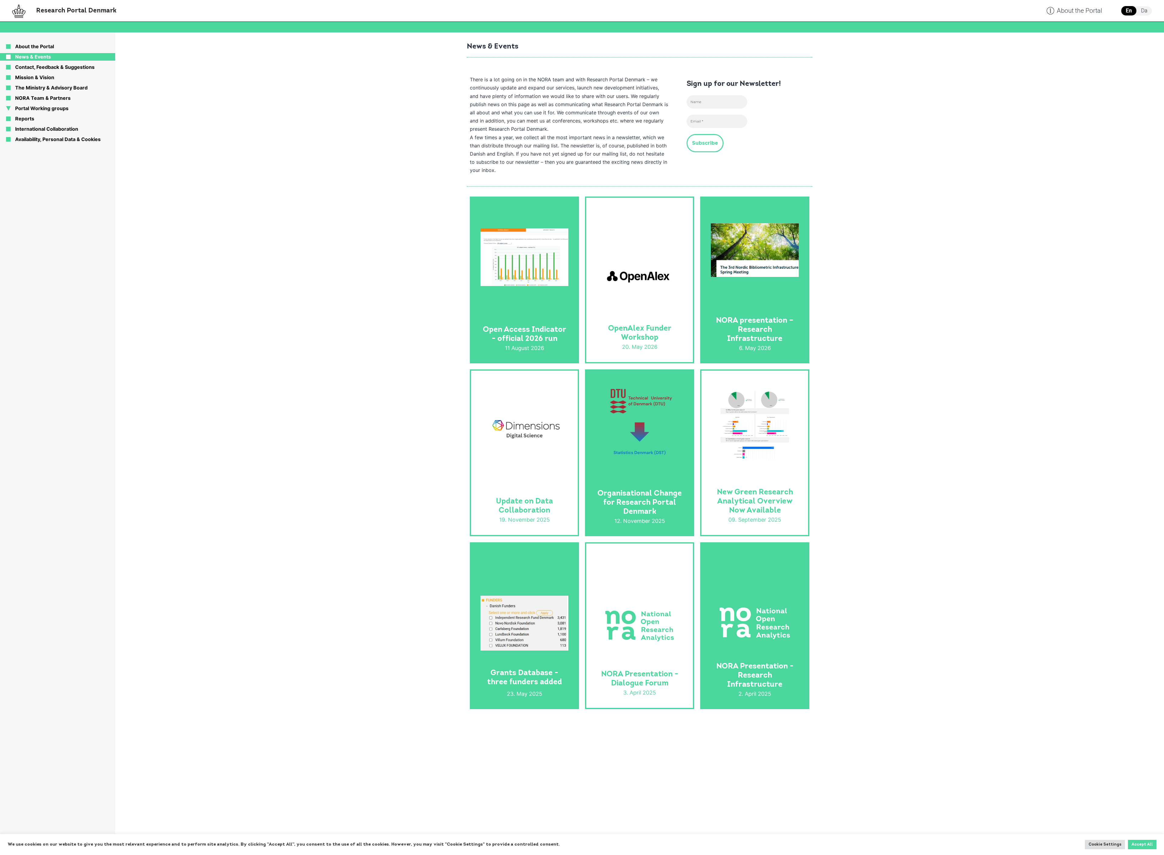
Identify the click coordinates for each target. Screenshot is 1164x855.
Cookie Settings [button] (1105, 845)
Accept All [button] (1142, 845)
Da (1144, 10)
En (1129, 10)
